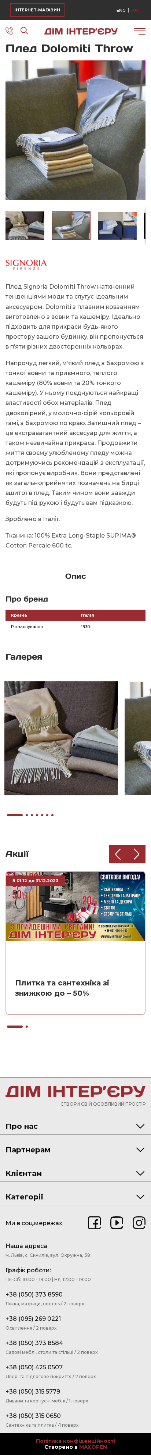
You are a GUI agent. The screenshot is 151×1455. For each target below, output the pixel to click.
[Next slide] (136, 854)
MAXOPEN (93, 1447)
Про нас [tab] (21, 1126)
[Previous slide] (118, 854)
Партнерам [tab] (28, 1149)
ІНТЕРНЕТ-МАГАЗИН (37, 10)
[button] (139, 66)
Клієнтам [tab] (23, 1173)
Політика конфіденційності (75, 1441)
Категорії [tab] (24, 1196)
